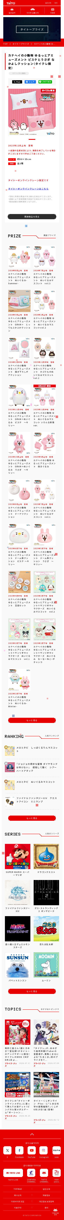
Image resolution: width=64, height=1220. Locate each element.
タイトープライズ (21, 43)
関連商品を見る (32, 216)
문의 (46, 1207)
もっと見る (32, 720)
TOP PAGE (18, 1189)
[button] (32, 139)
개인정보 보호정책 (46, 1201)
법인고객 (48, 3)
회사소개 (17, 1195)
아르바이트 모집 (17, 1201)
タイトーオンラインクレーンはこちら (28, 188)
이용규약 (17, 1207)
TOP (5, 43)
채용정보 (46, 1195)
